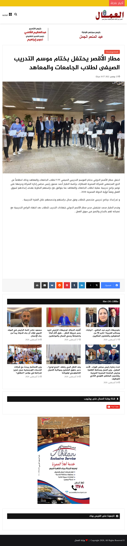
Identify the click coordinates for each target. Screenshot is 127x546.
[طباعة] (37, 285)
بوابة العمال (79, 540)
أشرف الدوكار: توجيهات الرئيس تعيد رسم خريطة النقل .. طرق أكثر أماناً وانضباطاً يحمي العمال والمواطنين (64, 333)
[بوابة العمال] (110, 15)
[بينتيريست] (67, 285)
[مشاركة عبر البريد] (45, 285)
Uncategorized (112, 52)
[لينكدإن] (82, 285)
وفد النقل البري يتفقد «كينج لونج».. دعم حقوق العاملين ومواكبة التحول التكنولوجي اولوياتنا (64, 370)
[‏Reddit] (59, 285)
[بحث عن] (15, 16)
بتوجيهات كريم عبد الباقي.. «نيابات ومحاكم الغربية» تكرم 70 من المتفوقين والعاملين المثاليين (103, 333)
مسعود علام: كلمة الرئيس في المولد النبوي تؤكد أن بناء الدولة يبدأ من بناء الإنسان (25, 333)
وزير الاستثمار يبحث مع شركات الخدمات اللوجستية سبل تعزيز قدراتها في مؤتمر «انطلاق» (27, 370)
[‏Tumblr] (74, 285)
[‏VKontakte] (52, 285)
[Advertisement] (63, 248)
